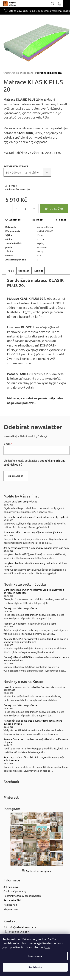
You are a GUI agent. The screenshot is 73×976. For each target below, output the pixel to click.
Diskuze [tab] (38, 270)
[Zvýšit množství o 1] (34, 208)
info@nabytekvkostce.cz (22, 927)
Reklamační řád (12, 900)
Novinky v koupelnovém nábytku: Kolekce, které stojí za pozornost (34, 688)
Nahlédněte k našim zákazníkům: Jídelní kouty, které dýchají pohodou (33, 722)
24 (53, 152)
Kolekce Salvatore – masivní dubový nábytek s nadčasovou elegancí (36, 741)
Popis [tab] (10, 270)
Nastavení (35, 956)
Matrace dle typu (45, 227)
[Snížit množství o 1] (17, 208)
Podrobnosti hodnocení (48, 72)
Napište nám (11, 904)
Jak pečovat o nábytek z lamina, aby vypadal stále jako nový (36, 547)
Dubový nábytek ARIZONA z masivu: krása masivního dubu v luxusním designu (36, 659)
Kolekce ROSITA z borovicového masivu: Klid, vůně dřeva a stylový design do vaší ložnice (36, 640)
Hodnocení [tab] (24, 270)
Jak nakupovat (11, 886)
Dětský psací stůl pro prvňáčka (20, 501)
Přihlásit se (15, 476)
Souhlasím (35, 967)
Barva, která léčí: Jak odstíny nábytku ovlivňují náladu (33, 532)
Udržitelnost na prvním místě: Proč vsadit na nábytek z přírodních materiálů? (34, 591)
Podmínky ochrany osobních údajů (22, 895)
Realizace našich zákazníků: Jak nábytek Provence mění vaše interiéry (34, 759)
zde (47, 947)
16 (42, 152)
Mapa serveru (11, 909)
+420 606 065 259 (19, 931)
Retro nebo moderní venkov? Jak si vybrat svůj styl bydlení (36, 516)
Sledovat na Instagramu (39, 870)
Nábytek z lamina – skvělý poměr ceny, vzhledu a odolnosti (36, 563)
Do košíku (56, 208)
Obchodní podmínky (15, 891)
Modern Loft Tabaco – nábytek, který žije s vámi (30, 623)
